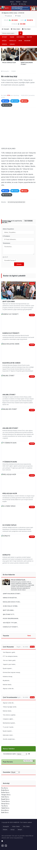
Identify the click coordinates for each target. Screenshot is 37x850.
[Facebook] (3, 845)
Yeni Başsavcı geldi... (9, 652)
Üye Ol (15, 4)
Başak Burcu (5, 799)
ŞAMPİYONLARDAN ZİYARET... (12, 593)
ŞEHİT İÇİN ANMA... (8, 610)
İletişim (25, 1)
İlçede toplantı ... (8, 668)
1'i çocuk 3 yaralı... (8, 727)
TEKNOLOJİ (12, 40)
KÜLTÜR (29, 37)
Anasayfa (6, 29)
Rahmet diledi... (7, 684)
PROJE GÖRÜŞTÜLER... (18, 580)
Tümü (29, 635)
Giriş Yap (23, 4)
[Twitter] (6, 845)
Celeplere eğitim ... (8, 719)
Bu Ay (32, 647)
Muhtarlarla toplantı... (9, 723)
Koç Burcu (4, 788)
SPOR (20, 40)
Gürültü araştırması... (9, 739)
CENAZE (12, 44)
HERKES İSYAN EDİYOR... (10, 597)
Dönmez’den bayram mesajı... (12, 672)
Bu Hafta (25, 647)
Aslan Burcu (5, 797)
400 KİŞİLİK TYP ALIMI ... (10, 622)
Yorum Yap (7, 105)
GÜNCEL (4, 44)
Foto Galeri (27, 29)
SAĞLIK (4, 40)
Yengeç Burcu (5, 794)
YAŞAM (12, 37)
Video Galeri (16, 29)
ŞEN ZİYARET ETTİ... (9, 614)
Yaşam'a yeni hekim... (9, 664)
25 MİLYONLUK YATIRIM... (10, 606)
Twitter (19, 16)
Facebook (9, 16)
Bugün (19, 647)
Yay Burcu (4, 806)
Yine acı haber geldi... (9, 660)
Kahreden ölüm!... (8, 735)
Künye (12, 1)
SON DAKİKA (20, 37)
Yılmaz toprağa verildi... (10, 707)
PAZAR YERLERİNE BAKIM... (11, 618)
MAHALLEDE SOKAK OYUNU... (12, 602)
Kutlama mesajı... (8, 676)
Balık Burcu (4, 812)
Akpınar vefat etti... (8, 688)
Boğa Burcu (5, 790)
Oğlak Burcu (5, 808)
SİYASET (4, 37)
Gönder (19, 264)
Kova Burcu (5, 810)
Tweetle (15, 101)
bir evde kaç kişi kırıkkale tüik (16, 202)
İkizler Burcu (5, 792)
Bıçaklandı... (6, 680)
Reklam (18, 1)
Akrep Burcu (5, 803)
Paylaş (6, 101)
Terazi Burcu (5, 801)
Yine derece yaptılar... (9, 715)
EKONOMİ (27, 40)
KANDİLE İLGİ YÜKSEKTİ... (10, 627)
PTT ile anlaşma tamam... (10, 656)
